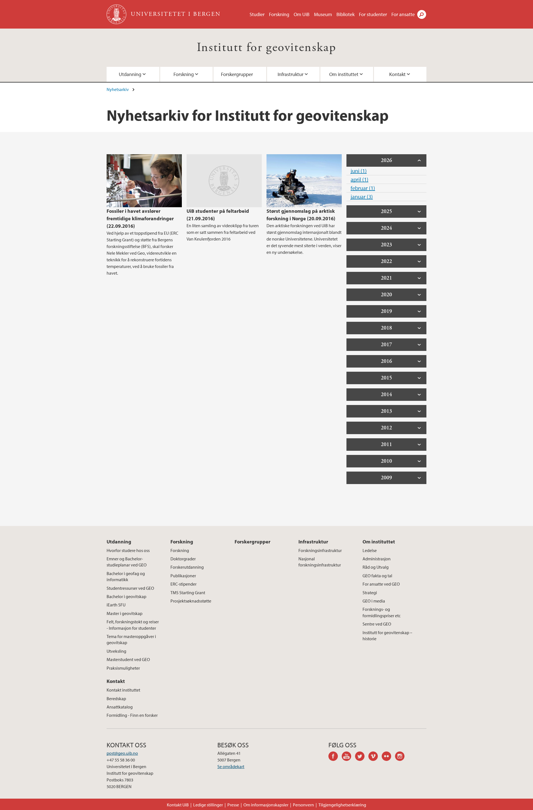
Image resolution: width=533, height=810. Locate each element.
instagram (401, 757)
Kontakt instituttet (123, 690)
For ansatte (403, 14)
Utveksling (116, 651)
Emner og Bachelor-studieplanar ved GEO (127, 562)
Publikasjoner (183, 575)
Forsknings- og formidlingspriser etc (382, 612)
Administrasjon (377, 558)
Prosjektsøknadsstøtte (190, 601)
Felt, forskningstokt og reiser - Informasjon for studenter (133, 625)
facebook (335, 757)
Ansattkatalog (120, 707)
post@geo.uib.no (122, 753)
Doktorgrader (183, 558)
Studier (257, 14)
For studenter (373, 14)
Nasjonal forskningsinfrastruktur (319, 562)
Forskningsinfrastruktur (320, 550)
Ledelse (370, 550)
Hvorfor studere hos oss (128, 550)
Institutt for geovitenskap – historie (387, 635)
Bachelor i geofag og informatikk (126, 576)
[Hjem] (117, 14)
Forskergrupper (237, 74)
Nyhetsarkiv (118, 89)
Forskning (279, 14)
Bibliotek (345, 14)
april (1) (359, 179)
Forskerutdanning (187, 567)
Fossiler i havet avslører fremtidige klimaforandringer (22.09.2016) (140, 218)
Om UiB (302, 14)
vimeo (375, 757)
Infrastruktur (290, 74)
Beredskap (116, 698)
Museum (323, 14)
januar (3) (362, 196)
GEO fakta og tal (377, 575)
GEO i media (374, 601)
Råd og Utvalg (376, 567)
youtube (348, 757)
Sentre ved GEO (377, 624)
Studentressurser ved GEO (130, 588)
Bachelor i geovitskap (126, 596)
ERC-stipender (183, 584)
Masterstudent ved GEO (128, 659)
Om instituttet (343, 74)
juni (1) (359, 170)
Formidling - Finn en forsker (132, 715)
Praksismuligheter (123, 668)
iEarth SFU (116, 605)
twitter (361, 757)
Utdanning (130, 74)
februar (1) (363, 187)
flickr (388, 757)
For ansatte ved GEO (381, 584)
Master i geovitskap (124, 613)
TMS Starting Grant (187, 592)
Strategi (370, 592)
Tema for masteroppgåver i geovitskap (131, 639)
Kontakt (397, 74)
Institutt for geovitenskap (266, 47)
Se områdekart (230, 766)
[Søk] (421, 14)
